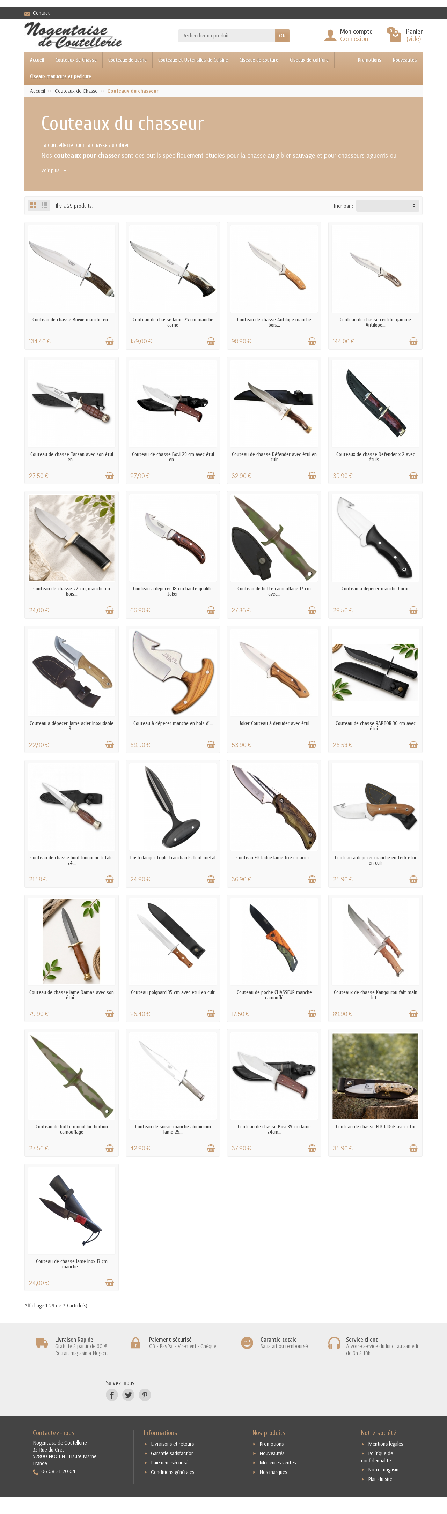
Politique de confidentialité (377, 1457)
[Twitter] (128, 1395)
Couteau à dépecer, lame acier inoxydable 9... (71, 726)
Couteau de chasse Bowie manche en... (71, 320)
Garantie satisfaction (172, 1453)
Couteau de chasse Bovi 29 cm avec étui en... (173, 457)
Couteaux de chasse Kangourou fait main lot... (375, 995)
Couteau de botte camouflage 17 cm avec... (274, 591)
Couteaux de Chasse (76, 60)
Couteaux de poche (127, 60)
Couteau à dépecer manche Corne (376, 589)
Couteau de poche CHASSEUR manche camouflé (274, 995)
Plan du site (380, 1479)
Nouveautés (405, 60)
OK (282, 35)
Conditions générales (172, 1472)
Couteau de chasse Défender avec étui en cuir (274, 457)
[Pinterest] (145, 1395)
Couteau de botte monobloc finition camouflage (72, 1129)
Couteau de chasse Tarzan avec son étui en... (71, 457)
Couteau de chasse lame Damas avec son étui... (71, 995)
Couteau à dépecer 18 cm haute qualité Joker (173, 591)
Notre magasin (383, 1469)
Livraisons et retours (172, 1443)
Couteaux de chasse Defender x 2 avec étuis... (375, 457)
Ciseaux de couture (259, 60)
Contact (41, 12)
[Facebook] (112, 1395)
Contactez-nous (54, 1433)
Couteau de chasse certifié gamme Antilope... (375, 322)
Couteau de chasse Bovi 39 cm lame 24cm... (274, 1129)
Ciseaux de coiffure (309, 60)
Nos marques (273, 1472)
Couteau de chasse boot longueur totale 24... (71, 860)
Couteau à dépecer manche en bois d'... (173, 723)
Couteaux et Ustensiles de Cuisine (193, 60)
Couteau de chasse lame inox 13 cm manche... (72, 1264)
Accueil (37, 60)
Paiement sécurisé (169, 1462)
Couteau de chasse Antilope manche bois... (274, 322)
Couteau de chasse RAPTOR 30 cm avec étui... (376, 726)
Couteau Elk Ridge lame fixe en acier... (274, 858)
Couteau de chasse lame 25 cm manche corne (173, 322)
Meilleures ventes (277, 1462)
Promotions (369, 60)
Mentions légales (385, 1443)
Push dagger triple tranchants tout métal (172, 858)
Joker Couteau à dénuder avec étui (274, 723)
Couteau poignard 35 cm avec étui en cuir (173, 992)
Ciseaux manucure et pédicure (60, 77)
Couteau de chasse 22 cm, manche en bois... (71, 591)
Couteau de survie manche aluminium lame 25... (173, 1129)
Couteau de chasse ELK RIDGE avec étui (375, 1127)
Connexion (354, 38)
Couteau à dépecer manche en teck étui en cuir (375, 860)
